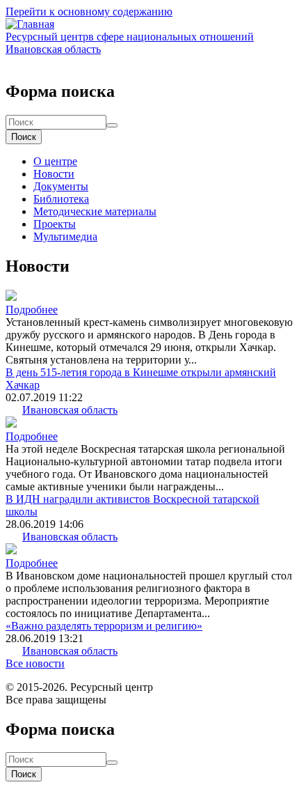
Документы (60, 186)
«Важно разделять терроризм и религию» (104, 626)
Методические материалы (94, 211)
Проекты (54, 224)
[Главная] (30, 24)
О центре (55, 161)
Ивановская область (70, 410)
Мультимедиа (65, 236)
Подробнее (32, 309)
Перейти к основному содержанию (89, 11)
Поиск (23, 137)
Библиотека (61, 199)
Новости (53, 174)
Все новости (35, 663)
